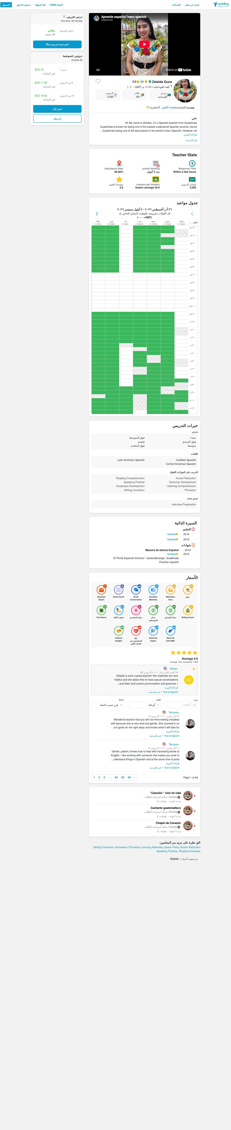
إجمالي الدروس (188, 184)
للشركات (176, 4)
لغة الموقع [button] (41, 4)
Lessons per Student (148, 184)
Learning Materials (151, 847)
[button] (55, 4)
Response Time (187, 168)
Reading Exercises (189, 851)
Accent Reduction (190, 847)
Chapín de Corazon (168, 823)
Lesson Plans (171, 847)
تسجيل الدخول (23, 4)
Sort (121, 699)
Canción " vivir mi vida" (165, 793)
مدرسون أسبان (189, 859)
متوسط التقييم (116, 184)
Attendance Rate (113, 168)
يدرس (164, 93)
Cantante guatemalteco (166, 808)
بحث (195, 699)
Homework (121, 847)
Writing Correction (104, 847)
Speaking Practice (167, 851)
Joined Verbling (151, 168)
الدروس (109, 93)
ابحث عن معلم (192, 4)
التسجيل (6, 4)
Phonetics (134, 847)
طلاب (137, 93)
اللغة (158, 699)
